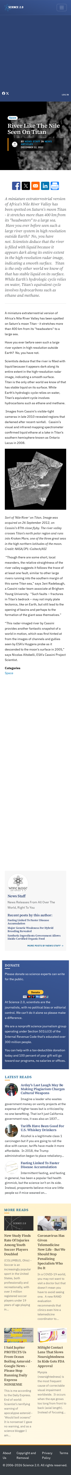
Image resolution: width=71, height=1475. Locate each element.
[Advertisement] (35, 54)
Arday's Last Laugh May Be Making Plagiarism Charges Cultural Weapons (43, 1089)
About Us (7, 1455)
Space (12, 117)
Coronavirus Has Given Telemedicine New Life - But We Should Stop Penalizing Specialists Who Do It (51, 1251)
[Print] (55, 186)
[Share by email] (35, 186)
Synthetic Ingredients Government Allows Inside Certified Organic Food (34, 937)
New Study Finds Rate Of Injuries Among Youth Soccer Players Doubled (17, 1244)
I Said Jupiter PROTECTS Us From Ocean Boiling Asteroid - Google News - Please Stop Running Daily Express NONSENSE (18, 1366)
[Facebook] (4, 93)
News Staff (32, 141)
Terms (63, 1453)
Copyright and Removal (26, 1455)
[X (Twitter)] (7, 93)
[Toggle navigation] (62, 7)
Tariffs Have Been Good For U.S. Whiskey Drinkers (42, 1128)
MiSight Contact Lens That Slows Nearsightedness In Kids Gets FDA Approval (51, 1356)
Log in (65, 95)
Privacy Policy (47, 1455)
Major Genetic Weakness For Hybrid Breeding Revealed (30, 929)
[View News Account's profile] (14, 144)
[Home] (15, 7)
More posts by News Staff (44, 945)
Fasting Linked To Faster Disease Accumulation (28, 921)
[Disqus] (35, 723)
